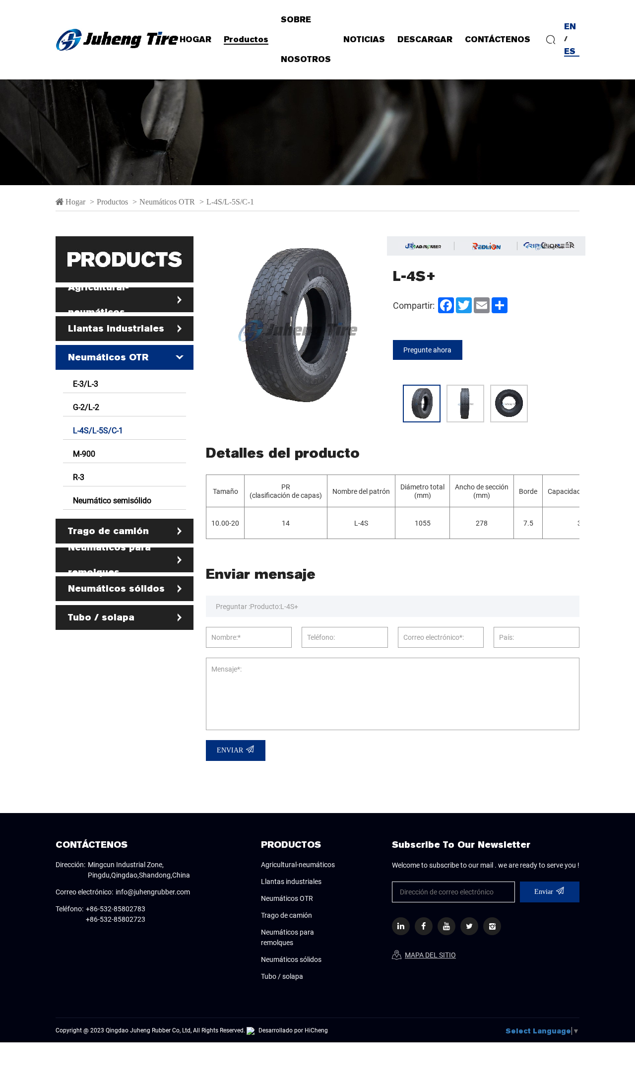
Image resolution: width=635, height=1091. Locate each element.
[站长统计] (250, 1030)
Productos (113, 201)
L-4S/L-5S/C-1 (230, 201)
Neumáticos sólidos (116, 588)
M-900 (84, 453)
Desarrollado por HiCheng (293, 1030)
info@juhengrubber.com (153, 891)
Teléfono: (321, 637)
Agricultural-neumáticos (98, 299)
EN (570, 26)
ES (569, 51)
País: (506, 637)
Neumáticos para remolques (109, 559)
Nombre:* (226, 637)
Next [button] (380, 326)
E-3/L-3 (85, 383)
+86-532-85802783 (115, 908)
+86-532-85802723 (115, 919)
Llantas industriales (116, 328)
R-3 (78, 477)
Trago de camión (108, 531)
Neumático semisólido (112, 500)
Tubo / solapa (101, 617)
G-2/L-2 (86, 407)
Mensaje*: (226, 669)
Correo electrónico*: (433, 637)
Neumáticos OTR (167, 201)
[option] (317, 112)
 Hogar (70, 201)
